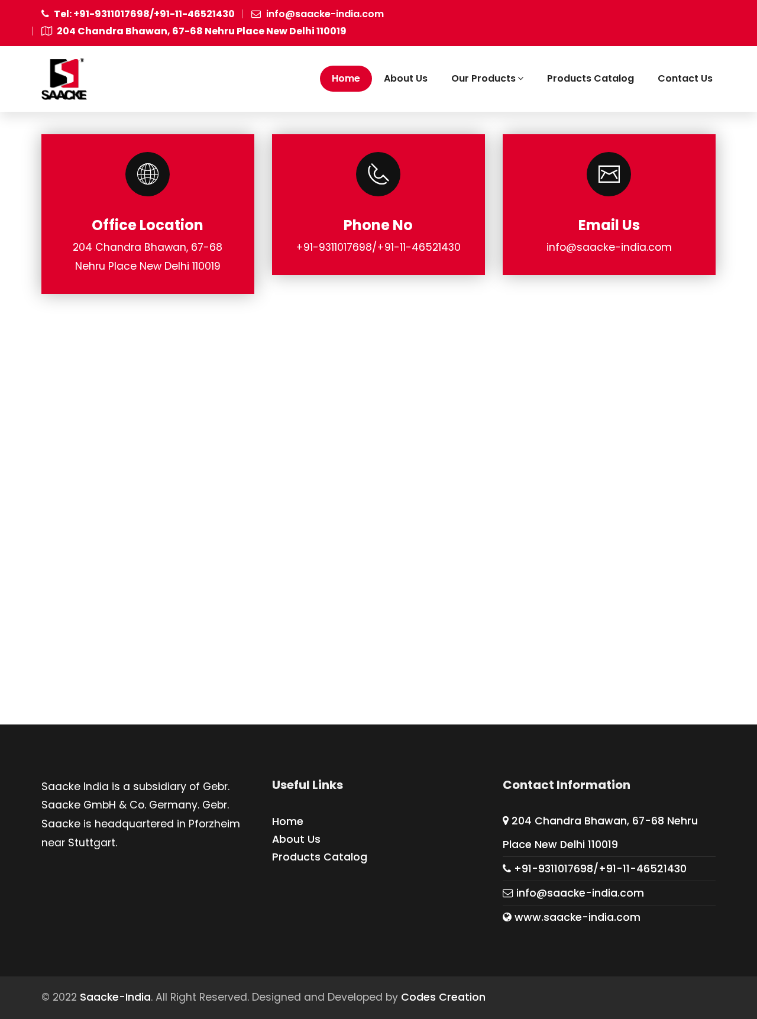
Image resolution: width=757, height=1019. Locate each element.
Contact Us (685, 78)
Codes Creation (443, 997)
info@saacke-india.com (324, 14)
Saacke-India (115, 997)
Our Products (483, 78)
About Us (406, 78)
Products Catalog (590, 78)
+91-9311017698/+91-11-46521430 (599, 869)
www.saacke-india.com (576, 917)
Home (346, 78)
